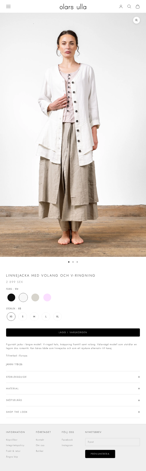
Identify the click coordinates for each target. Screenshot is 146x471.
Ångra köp (12, 456)
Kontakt (40, 439)
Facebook (67, 439)
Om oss (40, 445)
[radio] (11, 297)
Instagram (67, 445)
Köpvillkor (11, 439)
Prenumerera (100, 454)
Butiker (40, 451)
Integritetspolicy (15, 445)
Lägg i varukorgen (73, 332)
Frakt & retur (13, 451)
